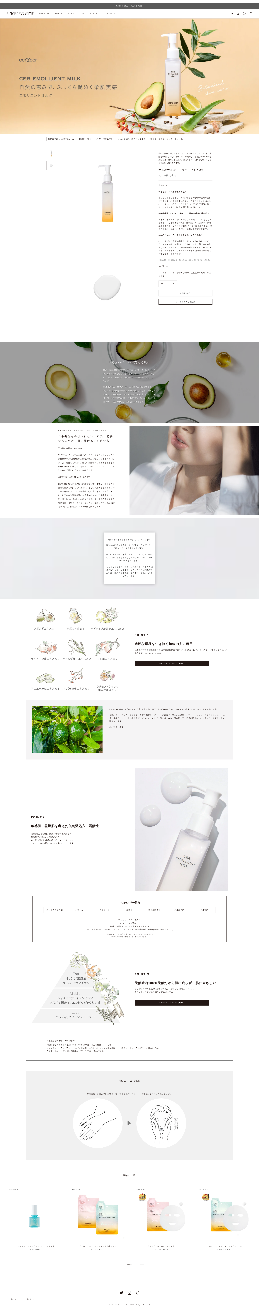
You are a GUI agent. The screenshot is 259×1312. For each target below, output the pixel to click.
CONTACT (95, 14)
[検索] (238, 13)
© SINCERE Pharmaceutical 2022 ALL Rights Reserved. (129, 1305)
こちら (194, 272)
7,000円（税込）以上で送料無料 (129, 6)
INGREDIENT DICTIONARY (172, 663)
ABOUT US (110, 14)
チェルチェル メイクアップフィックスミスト (34, 1246)
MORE (129, 1264)
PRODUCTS (44, 14)
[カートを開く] (251, 13)
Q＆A (82, 14)
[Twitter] (121, 1293)
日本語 (29, 1299)
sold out (185, 293)
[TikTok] (137, 1293)
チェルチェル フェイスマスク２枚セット (97, 1246)
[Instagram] (129, 1293)
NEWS (71, 14)
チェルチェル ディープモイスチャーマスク (224, 1246)
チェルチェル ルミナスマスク (161, 1246)
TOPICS (58, 14)
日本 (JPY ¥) (15, 1299)
